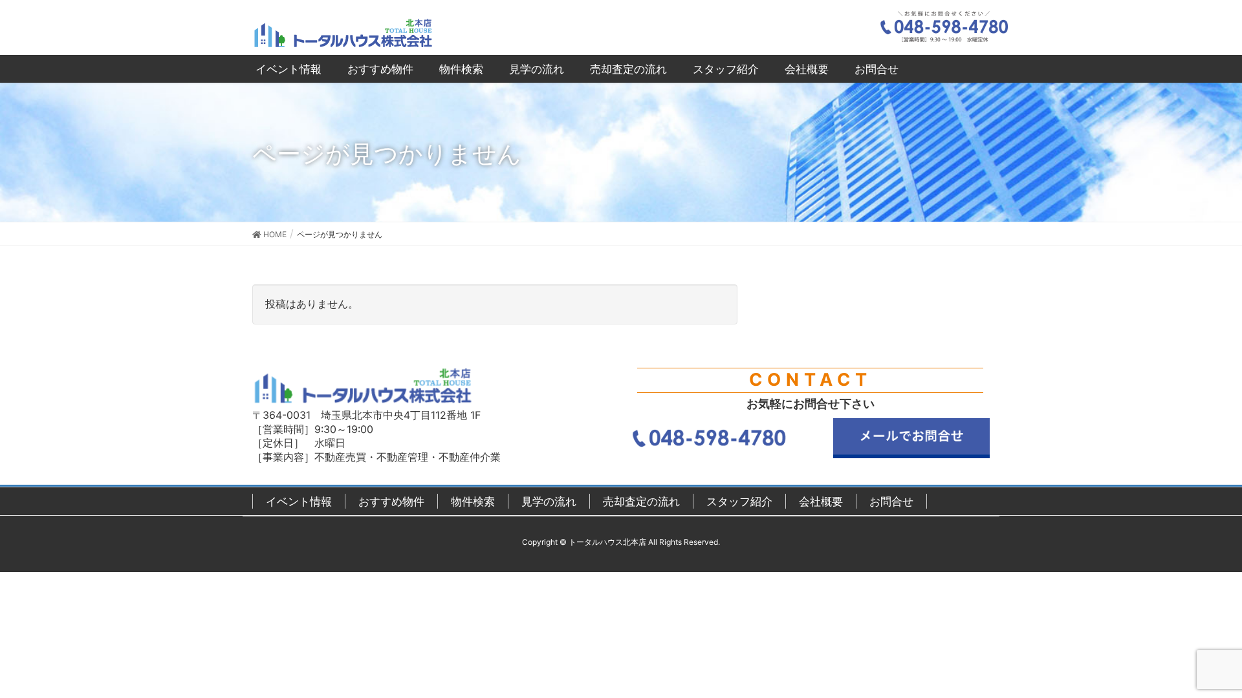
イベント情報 (299, 501)
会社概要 (821, 501)
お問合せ (891, 501)
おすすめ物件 (391, 501)
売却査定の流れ (641, 501)
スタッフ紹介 (739, 501)
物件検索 (473, 501)
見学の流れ (548, 501)
